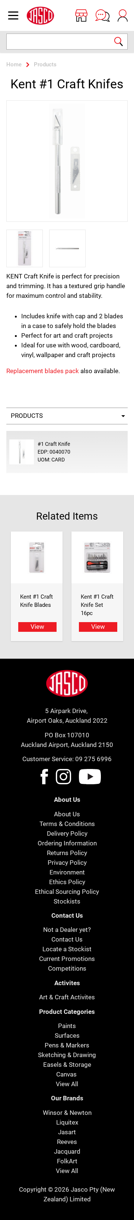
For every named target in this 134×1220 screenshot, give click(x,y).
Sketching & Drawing (67, 1055)
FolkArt (67, 1161)
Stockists (67, 901)
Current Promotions (67, 958)
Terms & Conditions (67, 823)
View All (67, 1084)
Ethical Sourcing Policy (67, 891)
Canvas (66, 1074)
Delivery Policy (67, 833)
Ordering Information (67, 843)
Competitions (67, 968)
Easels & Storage (67, 1064)
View (37, 626)
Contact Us (67, 939)
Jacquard (67, 1151)
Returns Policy (67, 853)
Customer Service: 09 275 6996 (67, 759)
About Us (67, 814)
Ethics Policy (67, 882)
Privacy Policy (67, 862)
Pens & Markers (67, 1045)
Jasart (67, 1132)
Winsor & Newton (67, 1112)
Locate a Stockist (67, 949)
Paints (67, 1026)
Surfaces (67, 1035)
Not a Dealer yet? (67, 929)
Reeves (67, 1141)
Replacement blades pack (42, 371)
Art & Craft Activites (67, 997)
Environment (67, 872)
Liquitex (67, 1122)
